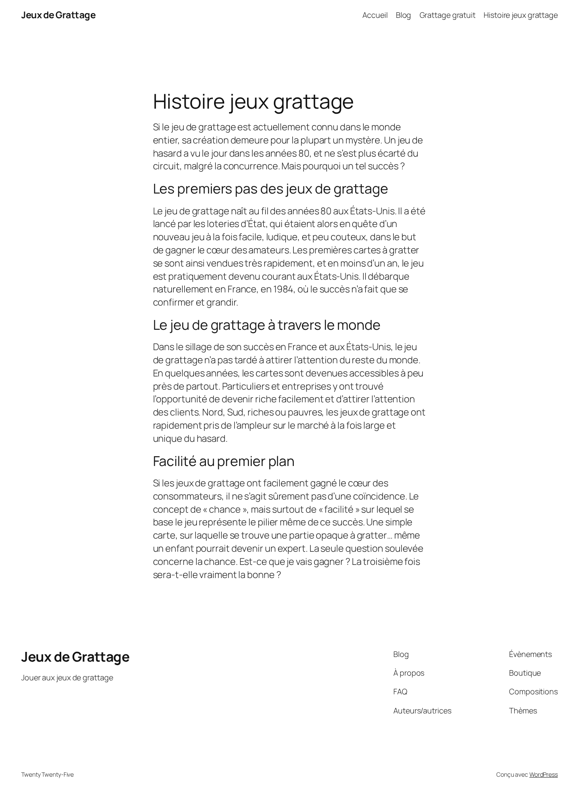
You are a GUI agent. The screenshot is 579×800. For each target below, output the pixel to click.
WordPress (543, 774)
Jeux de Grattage (58, 14)
